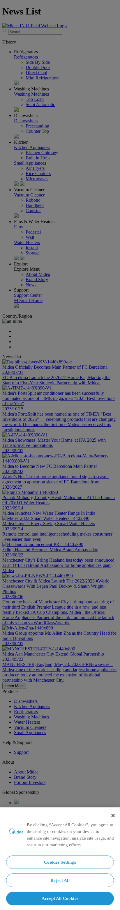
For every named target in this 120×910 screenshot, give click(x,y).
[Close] (113, 815)
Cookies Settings (60, 862)
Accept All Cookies (60, 898)
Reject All (60, 880)
